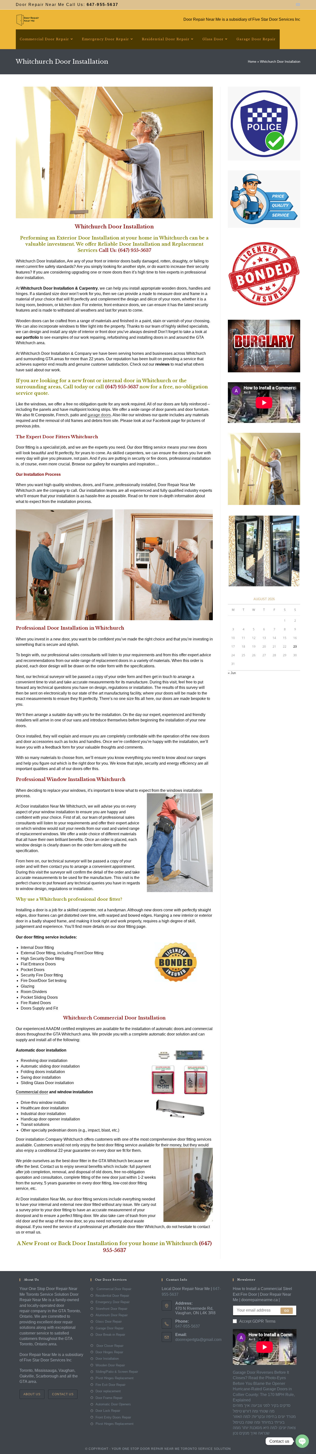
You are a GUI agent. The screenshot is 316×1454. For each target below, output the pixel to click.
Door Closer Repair (109, 1346)
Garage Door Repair (110, 1328)
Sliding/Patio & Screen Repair (117, 1372)
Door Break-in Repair (110, 1334)
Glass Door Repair (109, 1321)
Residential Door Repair (112, 1295)
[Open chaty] (302, 1441)
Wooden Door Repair (110, 1365)
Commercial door (32, 1092)
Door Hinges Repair (109, 1352)
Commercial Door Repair (113, 1289)
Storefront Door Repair (111, 1309)
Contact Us (63, 1394)
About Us (31, 1394)
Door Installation (107, 1358)
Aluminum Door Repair (112, 1315)
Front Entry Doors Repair (113, 1417)
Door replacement (108, 1391)
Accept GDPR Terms (257, 1321)
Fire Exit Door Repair (110, 1385)
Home (252, 61)
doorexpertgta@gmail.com (198, 1339)
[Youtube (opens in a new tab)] (297, 4)
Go (286, 1311)
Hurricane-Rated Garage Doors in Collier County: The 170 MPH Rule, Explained (264, 1394)
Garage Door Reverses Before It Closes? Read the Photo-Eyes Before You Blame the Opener (261, 1378)
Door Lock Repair (108, 1411)
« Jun (232, 673)
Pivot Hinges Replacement (115, 1378)
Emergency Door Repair (113, 1302)
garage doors (99, 415)
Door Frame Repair (109, 1398)
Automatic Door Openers (113, 1404)
